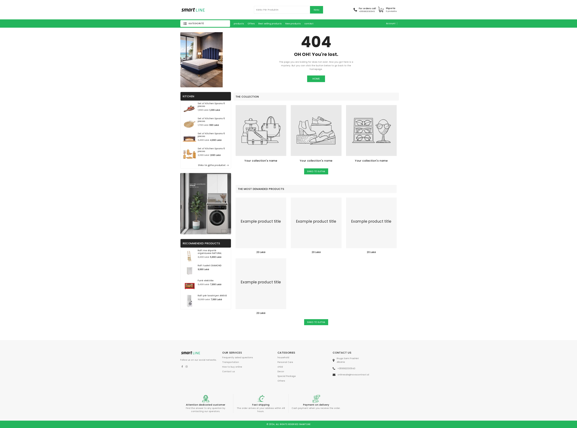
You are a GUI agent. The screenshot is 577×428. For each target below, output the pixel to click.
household (283, 357)
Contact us (228, 371)
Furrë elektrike (206, 280)
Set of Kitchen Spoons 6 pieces (211, 104)
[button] (205, 23)
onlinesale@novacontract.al (353, 374)
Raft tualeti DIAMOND (210, 265)
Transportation (230, 362)
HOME (316, 78)
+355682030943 (346, 368)
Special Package (287, 376)
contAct (309, 23)
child (280, 366)
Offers (251, 23)
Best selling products (270, 23)
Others (281, 380)
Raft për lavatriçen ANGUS (212, 295)
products (239, 23)
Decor (281, 371)
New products (293, 23)
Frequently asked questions (237, 357)
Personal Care (285, 362)
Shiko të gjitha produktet (212, 165)
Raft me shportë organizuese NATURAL (210, 252)
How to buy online (232, 366)
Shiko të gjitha (316, 171)
